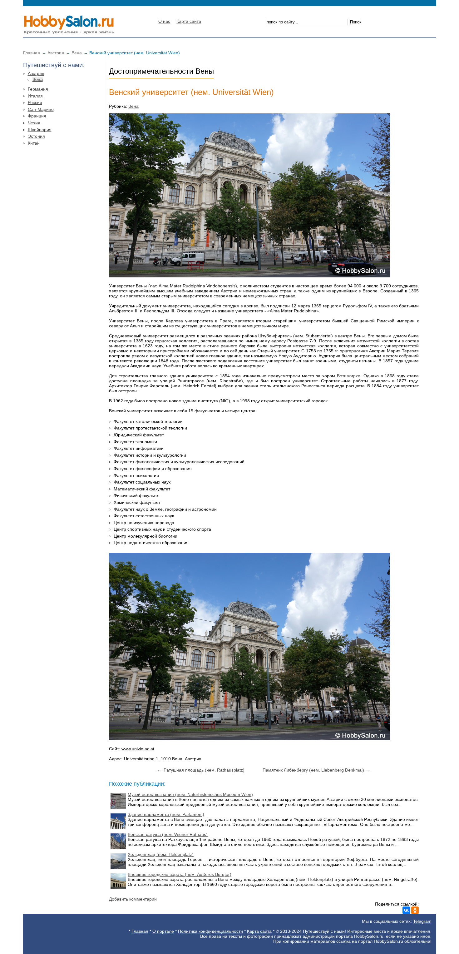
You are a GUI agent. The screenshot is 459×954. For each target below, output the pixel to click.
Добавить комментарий (133, 899)
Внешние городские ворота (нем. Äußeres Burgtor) (179, 874)
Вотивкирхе (348, 375)
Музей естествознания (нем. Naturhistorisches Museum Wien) (190, 794)
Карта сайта (188, 21)
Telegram (422, 921)
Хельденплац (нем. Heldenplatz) (161, 854)
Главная (31, 52)
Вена (77, 52)
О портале (163, 931)
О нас (164, 21)
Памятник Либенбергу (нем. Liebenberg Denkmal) (317, 770)
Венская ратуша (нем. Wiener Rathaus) (168, 834)
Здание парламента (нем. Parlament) (166, 814)
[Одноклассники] (415, 910)
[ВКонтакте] (406, 910)
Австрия (55, 52)
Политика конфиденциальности (210, 931)
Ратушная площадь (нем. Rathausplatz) (200, 770)
